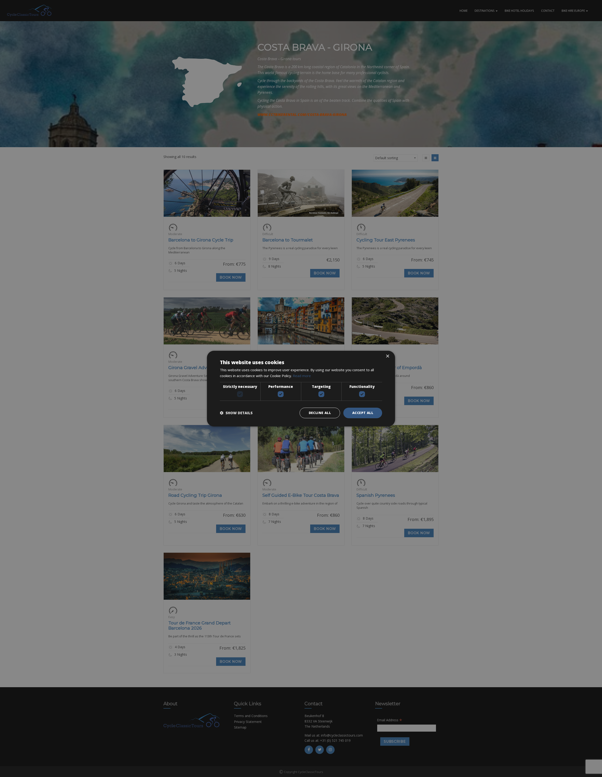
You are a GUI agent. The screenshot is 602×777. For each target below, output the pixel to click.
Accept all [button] (362, 412)
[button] (236, 413)
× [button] (387, 356)
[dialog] (301, 388)
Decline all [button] (320, 412)
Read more (302, 375)
